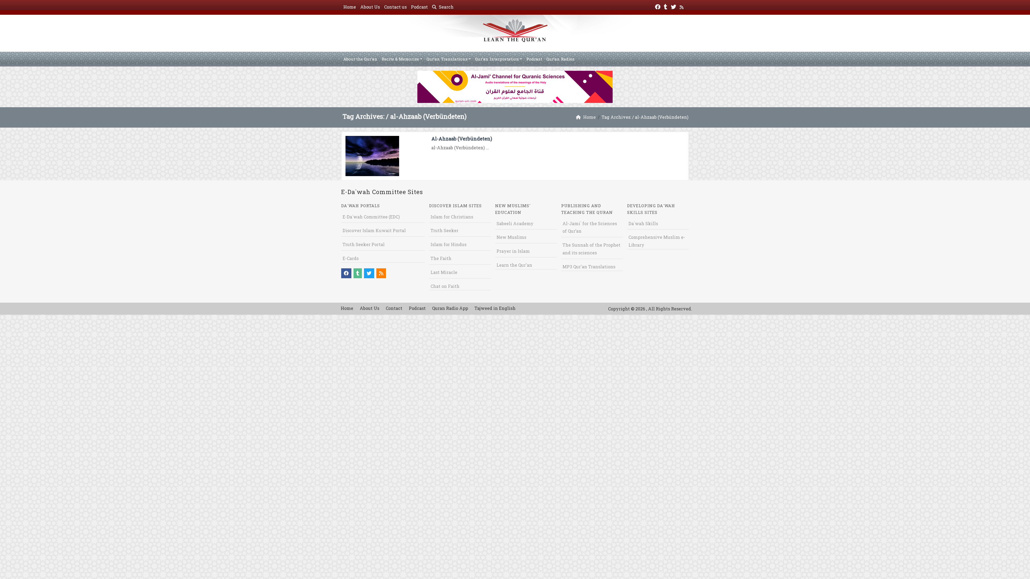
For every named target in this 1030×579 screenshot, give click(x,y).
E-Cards (351, 258)
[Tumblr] (666, 6)
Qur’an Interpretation (497, 59)
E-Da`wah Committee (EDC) (371, 217)
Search (446, 7)
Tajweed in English (495, 308)
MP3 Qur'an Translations (588, 266)
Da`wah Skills (643, 223)
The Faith (441, 258)
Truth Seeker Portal (364, 244)
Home (349, 7)
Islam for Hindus (448, 244)
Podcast (419, 7)
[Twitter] (674, 6)
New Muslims (511, 237)
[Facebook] (658, 6)
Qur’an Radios (560, 59)
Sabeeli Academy (515, 223)
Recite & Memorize (400, 59)
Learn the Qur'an (514, 265)
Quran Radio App (450, 308)
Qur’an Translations (447, 59)
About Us (370, 7)
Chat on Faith (445, 286)
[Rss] (682, 6)
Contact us (395, 7)
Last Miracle (444, 272)
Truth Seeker (444, 230)
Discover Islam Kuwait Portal (374, 230)
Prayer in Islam (513, 251)
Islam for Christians (452, 217)
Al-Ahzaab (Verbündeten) (461, 138)
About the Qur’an (360, 59)
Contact (394, 308)
